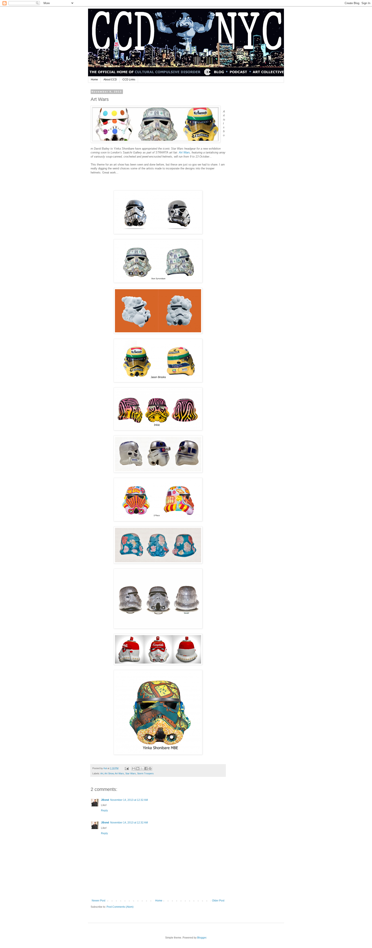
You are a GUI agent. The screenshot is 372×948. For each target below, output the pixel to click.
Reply (104, 810)
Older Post (218, 900)
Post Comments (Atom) (120, 906)
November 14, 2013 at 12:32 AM (129, 799)
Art (101, 773)
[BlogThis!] (138, 768)
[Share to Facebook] (146, 768)
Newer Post (98, 900)
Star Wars (130, 773)
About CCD (110, 79)
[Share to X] (142, 768)
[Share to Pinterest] (150, 768)
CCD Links (128, 79)
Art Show (109, 773)
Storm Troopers (145, 773)
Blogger (201, 937)
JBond (105, 799)
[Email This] (134, 768)
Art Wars (119, 773)
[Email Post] (126, 768)
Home (94, 79)
